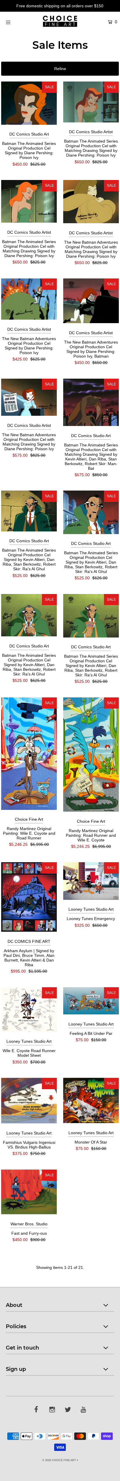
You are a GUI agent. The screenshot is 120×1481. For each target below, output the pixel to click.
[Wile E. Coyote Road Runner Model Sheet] (29, 1009)
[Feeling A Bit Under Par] (91, 1001)
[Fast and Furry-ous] (29, 1192)
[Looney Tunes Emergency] (91, 881)
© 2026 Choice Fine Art (59, 1460)
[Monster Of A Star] (91, 1100)
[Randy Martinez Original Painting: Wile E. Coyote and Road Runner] (29, 753)
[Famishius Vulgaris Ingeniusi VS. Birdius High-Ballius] (29, 1100)
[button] (60, 69)
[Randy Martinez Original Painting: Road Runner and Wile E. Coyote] (91, 754)
